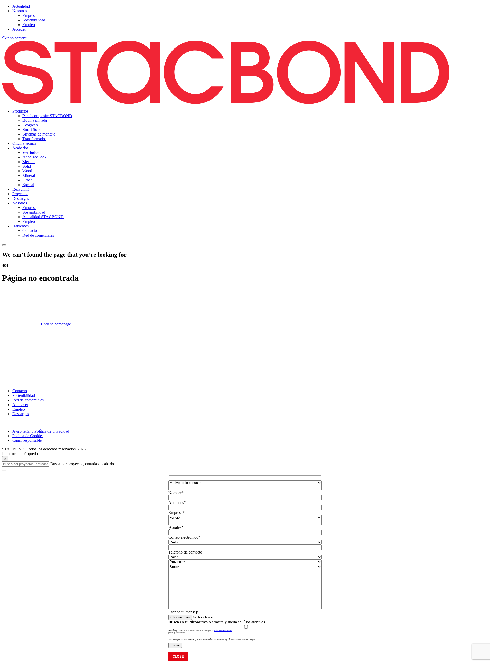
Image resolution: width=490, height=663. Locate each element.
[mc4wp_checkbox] (176, 633)
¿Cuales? (175, 527)
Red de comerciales (28, 400)
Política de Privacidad (223, 630)
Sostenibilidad (23, 395)
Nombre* (176, 492)
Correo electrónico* (184, 537)
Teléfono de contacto (185, 552)
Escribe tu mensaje (183, 612)
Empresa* (176, 512)
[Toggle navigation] (4, 245)
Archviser (20, 404)
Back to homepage (56, 324)
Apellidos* (177, 502)
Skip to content (14, 38)
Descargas (20, 414)
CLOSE (178, 656)
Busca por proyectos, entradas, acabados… (84, 464)
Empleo (18, 409)
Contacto (19, 391)
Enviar (175, 645)
